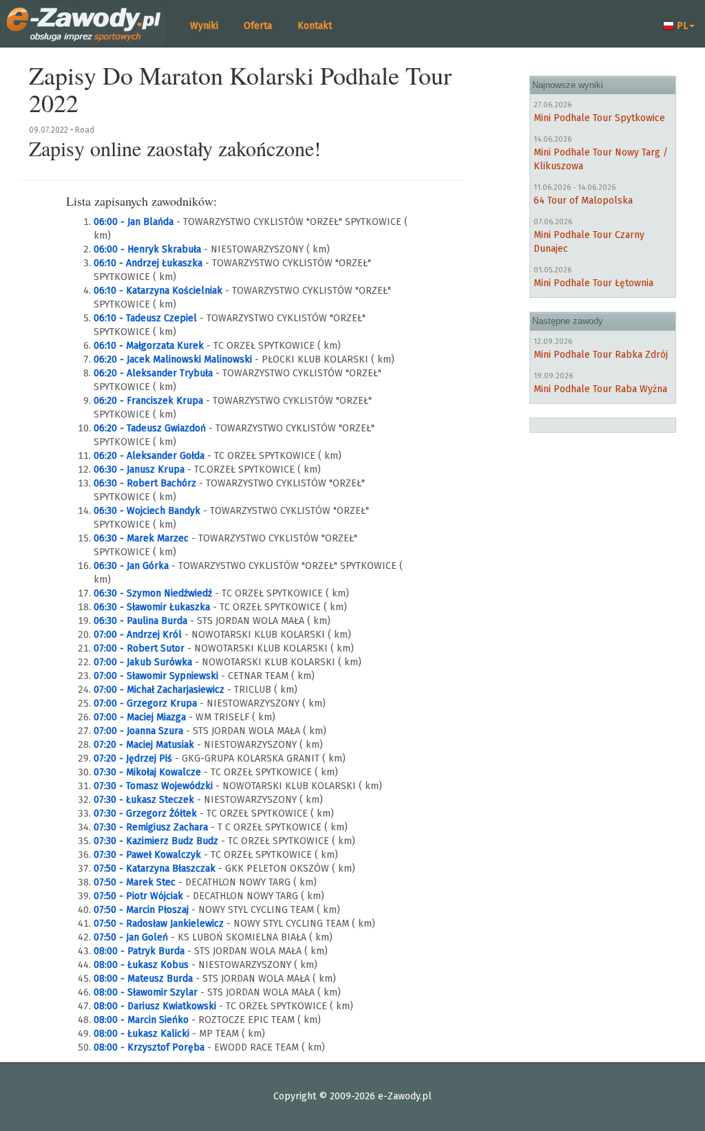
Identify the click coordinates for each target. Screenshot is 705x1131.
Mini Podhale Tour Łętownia (593, 283)
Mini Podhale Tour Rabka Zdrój (601, 354)
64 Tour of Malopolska (583, 200)
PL (681, 26)
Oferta (258, 26)
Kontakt (314, 26)
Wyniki (204, 26)
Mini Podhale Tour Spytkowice (599, 118)
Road (84, 130)
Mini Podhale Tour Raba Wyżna (600, 389)
